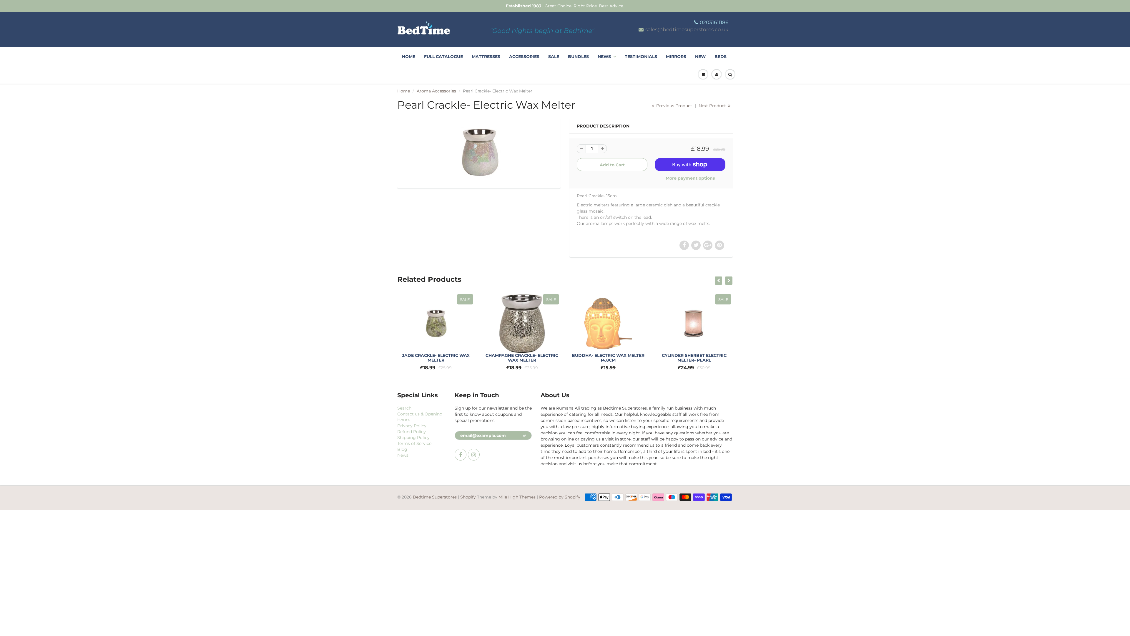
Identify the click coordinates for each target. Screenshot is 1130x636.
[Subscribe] (524, 435)
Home (408, 56)
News (604, 56)
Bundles (578, 56)
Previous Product (673, 105)
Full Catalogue (443, 56)
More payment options (690, 178)
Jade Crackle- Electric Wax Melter (436, 358)
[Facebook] (460, 455)
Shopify (468, 497)
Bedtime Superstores (435, 497)
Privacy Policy (411, 425)
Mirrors (676, 56)
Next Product (713, 105)
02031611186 (714, 22)
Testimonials (641, 56)
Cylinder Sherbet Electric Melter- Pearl (694, 358)
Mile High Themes (517, 497)
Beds (720, 56)
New (700, 56)
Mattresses (486, 56)
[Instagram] (474, 455)
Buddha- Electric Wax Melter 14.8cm (608, 358)
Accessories (524, 56)
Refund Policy (411, 431)
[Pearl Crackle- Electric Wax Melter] (479, 153)
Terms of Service (414, 443)
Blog (402, 449)
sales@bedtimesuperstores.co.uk (686, 29)
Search (404, 408)
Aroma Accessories (436, 91)
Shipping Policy (413, 437)
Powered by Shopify (559, 497)
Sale (553, 56)
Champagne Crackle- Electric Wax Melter (522, 358)
